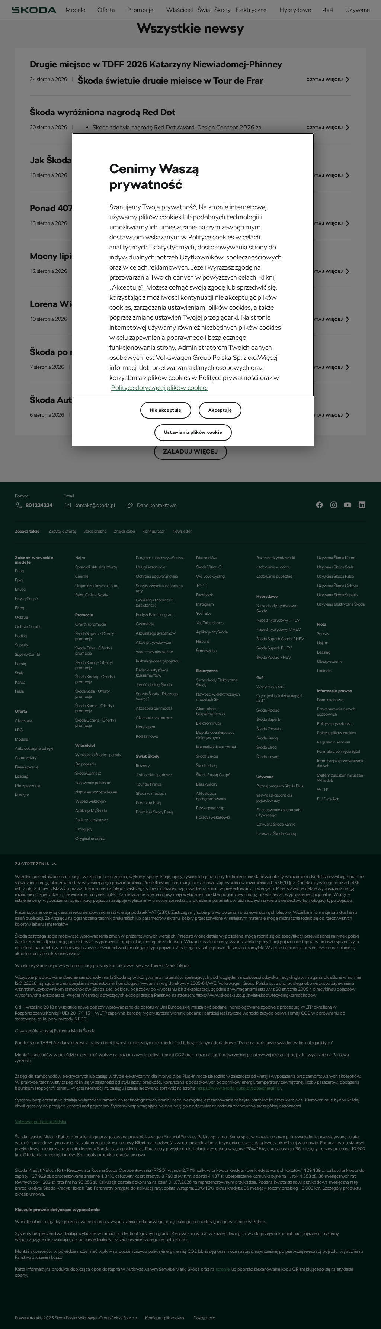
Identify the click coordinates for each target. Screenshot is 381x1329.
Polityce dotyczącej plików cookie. (159, 387)
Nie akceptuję (166, 410)
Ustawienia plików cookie (193, 432)
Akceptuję (220, 410)
